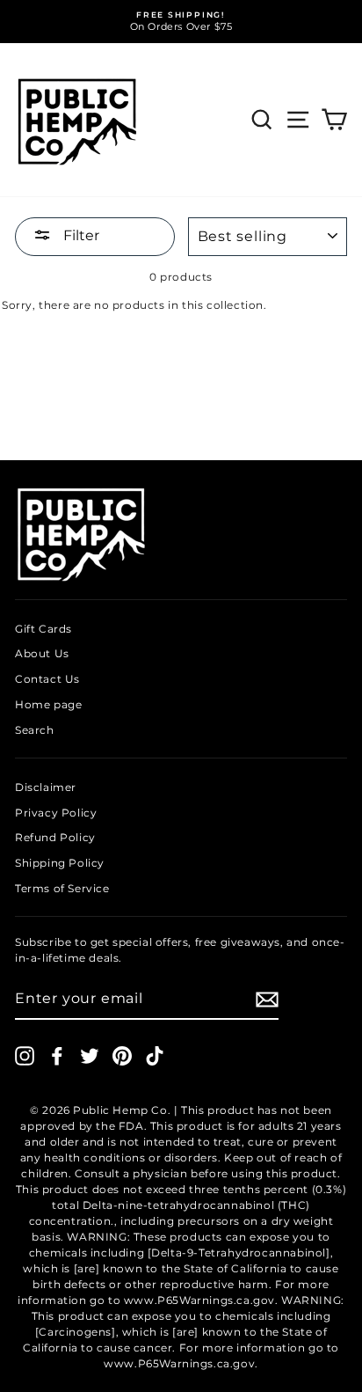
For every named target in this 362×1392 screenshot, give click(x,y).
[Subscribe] (267, 999)
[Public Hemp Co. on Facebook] (57, 1056)
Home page (48, 704)
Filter (79, 235)
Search (34, 729)
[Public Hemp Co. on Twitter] (89, 1056)
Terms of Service (62, 888)
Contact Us (47, 678)
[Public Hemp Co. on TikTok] (154, 1056)
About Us (42, 653)
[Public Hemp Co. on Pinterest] (122, 1056)
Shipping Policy (60, 862)
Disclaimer (45, 787)
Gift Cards (43, 628)
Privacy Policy (56, 812)
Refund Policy (55, 837)
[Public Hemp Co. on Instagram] (24, 1056)
